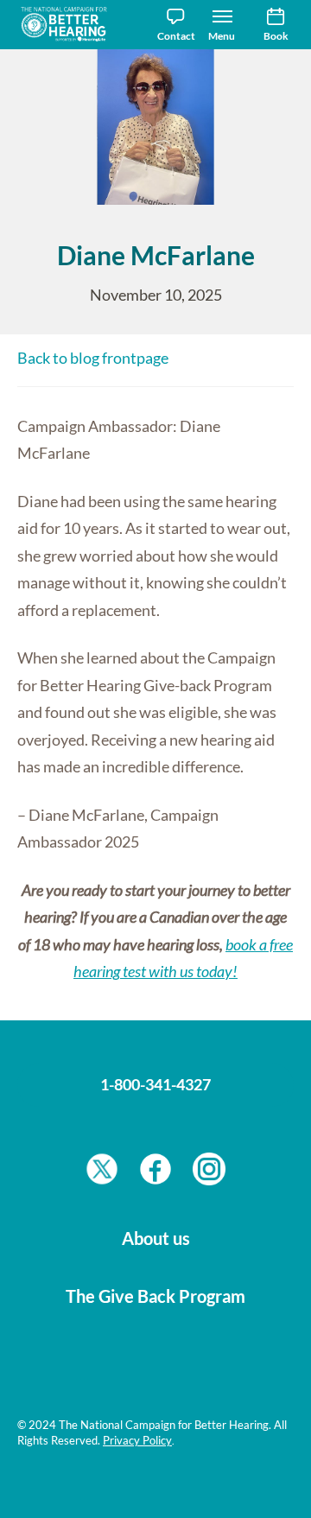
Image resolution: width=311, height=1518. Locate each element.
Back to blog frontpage (92, 357)
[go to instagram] (209, 1173)
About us (156, 1238)
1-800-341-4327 (155, 1084)
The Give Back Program (155, 1296)
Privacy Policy (137, 1440)
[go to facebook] (155, 1173)
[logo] (69, 24)
